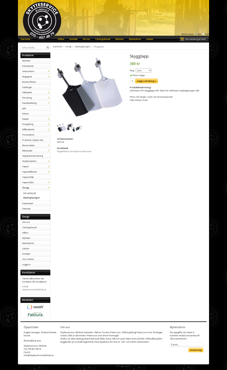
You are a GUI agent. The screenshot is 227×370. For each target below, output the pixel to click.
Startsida (25, 39)
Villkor (61, 39)
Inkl (199, 34)
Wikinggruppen (123, 365)
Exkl (207, 34)
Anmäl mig (196, 349)
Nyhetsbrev (135, 39)
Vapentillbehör (29, 171)
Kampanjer (27, 203)
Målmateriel (28, 129)
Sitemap (26, 208)
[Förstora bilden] (89, 86)
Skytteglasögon (31, 197)
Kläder (25, 118)
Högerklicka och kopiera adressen (74, 151)
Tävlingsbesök (102, 39)
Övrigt (25, 187)
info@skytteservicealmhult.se (34, 288)
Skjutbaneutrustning (32, 155)
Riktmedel (27, 150)
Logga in (26, 264)
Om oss (86, 39)
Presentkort (28, 134)
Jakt (24, 108)
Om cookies (28, 259)
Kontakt (73, 39)
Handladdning (29, 102)
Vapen (25, 166)
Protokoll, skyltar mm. (33, 140)
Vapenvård (28, 182)
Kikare (25, 113)
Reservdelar (28, 145)
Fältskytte (27, 92)
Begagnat (27, 76)
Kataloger (27, 87)
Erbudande (28, 65)
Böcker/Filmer (29, 81)
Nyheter (119, 39)
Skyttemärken (29, 161)
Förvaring (27, 97)
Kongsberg (27, 124)
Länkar (149, 39)
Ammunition (28, 71)
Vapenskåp (28, 177)
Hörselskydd (29, 193)
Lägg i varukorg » (146, 80)
